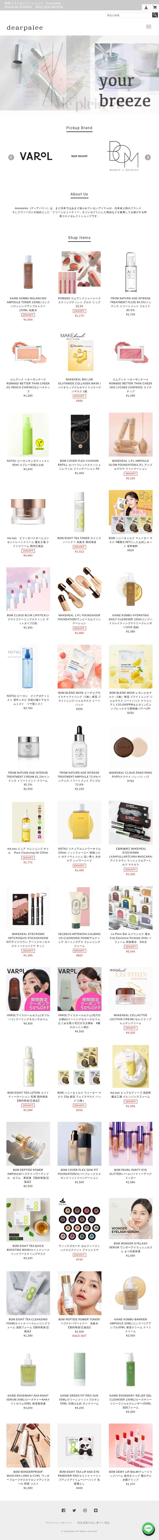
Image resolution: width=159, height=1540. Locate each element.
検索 (155, 14)
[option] (36, 156)
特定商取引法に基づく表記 (93, 1522)
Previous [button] (11, 157)
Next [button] (148, 157)
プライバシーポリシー (58, 1522)
